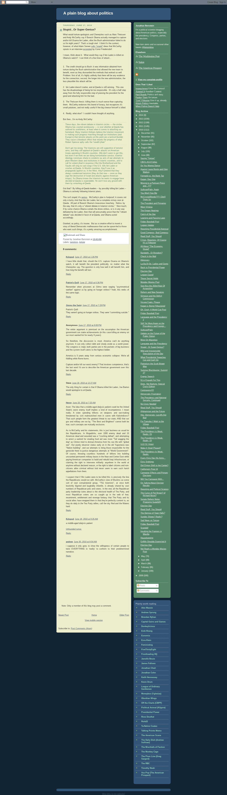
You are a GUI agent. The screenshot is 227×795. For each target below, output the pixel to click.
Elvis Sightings (147, 462)
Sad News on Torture (150, 520)
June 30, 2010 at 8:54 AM (85, 542)
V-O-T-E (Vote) (147, 444)
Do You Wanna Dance (150, 166)
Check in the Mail (148, 256)
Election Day (146, 271)
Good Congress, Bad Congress (154, 233)
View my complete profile (150, 80)
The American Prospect (150, 68)
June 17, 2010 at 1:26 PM (86, 257)
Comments (144, 591)
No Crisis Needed (148, 404)
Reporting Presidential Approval (154, 229)
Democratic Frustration (151, 394)
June (143, 155)
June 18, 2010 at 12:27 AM (84, 383)
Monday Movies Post (150, 282)
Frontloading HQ (149, 654)
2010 (141, 130)
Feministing (147, 645)
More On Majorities (149, 340)
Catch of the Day (148, 214)
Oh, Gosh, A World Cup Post (153, 310)
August (144, 148)
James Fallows (148, 663)
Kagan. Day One (148, 179)
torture (82, 242)
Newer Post (63, 615)
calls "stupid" (97, 46)
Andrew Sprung (148, 612)
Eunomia (145, 636)
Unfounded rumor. (74, 529)
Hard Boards (141, 95)
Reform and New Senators (152, 292)
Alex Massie (147, 608)
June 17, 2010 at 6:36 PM (91, 283)
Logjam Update (147, 225)
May (143, 556)
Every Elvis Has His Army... (153, 458)
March (144, 563)
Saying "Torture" (148, 158)
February (145, 567)
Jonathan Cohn (148, 673)
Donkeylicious (148, 626)
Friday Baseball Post (150, 222)
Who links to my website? (113, 794)
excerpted (87, 49)
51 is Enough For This (150, 380)
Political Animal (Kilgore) (153, 708)
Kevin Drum (147, 682)
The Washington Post (149, 56)
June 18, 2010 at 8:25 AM (86, 519)
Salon (141, 62)
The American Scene (151, 735)
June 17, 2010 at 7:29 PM (93, 305)
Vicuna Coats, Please (150, 302)
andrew (69, 542)
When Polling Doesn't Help (147, 106)
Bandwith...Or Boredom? (151, 253)
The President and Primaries (153, 203)
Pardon (139, 97)
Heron (69, 403)
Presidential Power (150, 712)
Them (145, 97)
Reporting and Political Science (154, 489)
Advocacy (145, 260)
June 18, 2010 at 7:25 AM (84, 403)
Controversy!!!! (147, 390)
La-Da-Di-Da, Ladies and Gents (154, 264)
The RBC (145, 763)
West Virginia (146, 207)
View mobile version (94, 620)
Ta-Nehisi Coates (149, 726)
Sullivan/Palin (147, 330)
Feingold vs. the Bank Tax (152, 176)
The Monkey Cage (149, 752)
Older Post (124, 615)
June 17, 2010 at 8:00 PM (89, 325)
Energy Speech (147, 376)
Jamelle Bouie (148, 659)
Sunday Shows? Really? (151, 517)
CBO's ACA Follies (149, 162)
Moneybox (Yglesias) (151, 694)
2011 (141, 126)
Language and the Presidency (154, 344)
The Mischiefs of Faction (153, 747)
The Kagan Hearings (150, 211)
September (146, 144)
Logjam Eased (147, 275)
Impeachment (142, 89)
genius (84, 197)
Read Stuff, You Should (151, 236)
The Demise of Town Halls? (153, 513)
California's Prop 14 (149, 469)
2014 (141, 115)
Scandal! (144, 528)
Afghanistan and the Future (153, 411)
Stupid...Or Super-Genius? (79, 29)
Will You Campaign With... (152, 479)
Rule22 (144, 721)
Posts (142, 586)
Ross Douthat (147, 717)
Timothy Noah (148, 768)
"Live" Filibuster (143, 100)
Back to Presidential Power (153, 267)
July (143, 151)
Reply (68, 274)
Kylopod (70, 257)
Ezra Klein (146, 640)
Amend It (140, 91)
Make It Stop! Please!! (151, 448)
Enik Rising (146, 631)
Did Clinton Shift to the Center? (154, 465)
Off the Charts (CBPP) (151, 703)
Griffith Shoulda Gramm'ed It (153, 542)
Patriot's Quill (72, 283)
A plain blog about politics (88, 13)
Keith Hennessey (149, 677)
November (146, 137)
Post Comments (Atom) (81, 628)
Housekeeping (147, 538)
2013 (141, 119)
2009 (141, 576)
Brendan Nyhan (148, 617)
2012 (141, 123)
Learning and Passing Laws (153, 218)
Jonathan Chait (148, 668)
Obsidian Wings (149, 698)
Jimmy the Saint (74, 305)
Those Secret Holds (149, 278)
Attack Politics (142, 103)
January (145, 571)
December (146, 133)
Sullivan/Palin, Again (150, 190)
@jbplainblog (147, 47)
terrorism (74, 242)
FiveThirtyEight (148, 649)
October (145, 140)
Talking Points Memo (151, 731)
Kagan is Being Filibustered (153, 306)
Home (94, 615)
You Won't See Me (149, 193)
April (143, 560)
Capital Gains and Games (153, 622)
